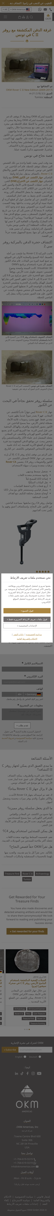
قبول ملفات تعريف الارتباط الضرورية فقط (28, 619)
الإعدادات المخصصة (28, 625)
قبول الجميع (27, 610)
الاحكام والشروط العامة (27, 638)
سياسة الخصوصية (34, 634)
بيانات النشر (18, 634)
